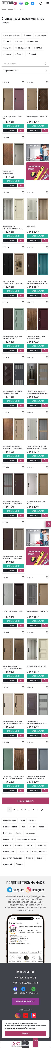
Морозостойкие (9, 820)
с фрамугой (7, 864)
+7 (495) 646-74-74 (25, 977)
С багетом (7, 845)
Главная (4, 9)
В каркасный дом (39, 852)
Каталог (10, 9)
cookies (18, 1024)
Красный (42, 827)
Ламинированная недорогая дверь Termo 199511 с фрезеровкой (12, 337)
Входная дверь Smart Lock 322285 (36, 502)
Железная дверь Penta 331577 (37, 611)
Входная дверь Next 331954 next (12, 117)
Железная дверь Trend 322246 (37, 116)
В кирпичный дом (10, 827)
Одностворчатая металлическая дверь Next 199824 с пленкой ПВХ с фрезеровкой (36, 722)
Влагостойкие (8, 852)
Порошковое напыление (27, 839)
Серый (32, 827)
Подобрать (10, 130)
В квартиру (42, 845)
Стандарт (30, 845)
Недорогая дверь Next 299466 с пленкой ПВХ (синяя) (13, 392)
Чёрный (19, 864)
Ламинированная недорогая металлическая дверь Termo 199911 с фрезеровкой (12, 557)
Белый (18, 833)
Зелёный (40, 858)
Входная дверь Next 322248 (36, 666)
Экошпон (32, 820)
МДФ (23, 827)
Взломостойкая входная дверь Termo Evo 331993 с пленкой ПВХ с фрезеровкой (13, 777)
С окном (29, 858)
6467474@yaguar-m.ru (25, 982)
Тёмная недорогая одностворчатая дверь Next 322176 (12, 227)
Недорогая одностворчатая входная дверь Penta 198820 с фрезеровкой (37, 447)
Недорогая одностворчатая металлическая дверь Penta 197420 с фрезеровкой (12, 502)
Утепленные (23, 852)
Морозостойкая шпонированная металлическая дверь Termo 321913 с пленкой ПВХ (12, 172)
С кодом (18, 845)
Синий (22, 820)
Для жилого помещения (12, 858)
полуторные (30, 833)
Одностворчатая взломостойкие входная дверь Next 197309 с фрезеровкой (13, 282)
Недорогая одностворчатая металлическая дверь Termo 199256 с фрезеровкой (12, 447)
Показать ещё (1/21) (25, 801)
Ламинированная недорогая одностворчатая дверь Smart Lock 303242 (13, 722)
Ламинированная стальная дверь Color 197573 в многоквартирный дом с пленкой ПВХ (36, 337)
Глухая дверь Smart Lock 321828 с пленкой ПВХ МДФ (12, 667)
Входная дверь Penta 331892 (12, 611)
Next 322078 (31, 226)
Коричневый (8, 839)
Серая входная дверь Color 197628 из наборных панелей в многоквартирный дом (37, 392)
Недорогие (7, 833)
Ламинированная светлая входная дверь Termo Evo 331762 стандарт (36, 777)
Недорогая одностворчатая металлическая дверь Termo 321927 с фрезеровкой (37, 282)
